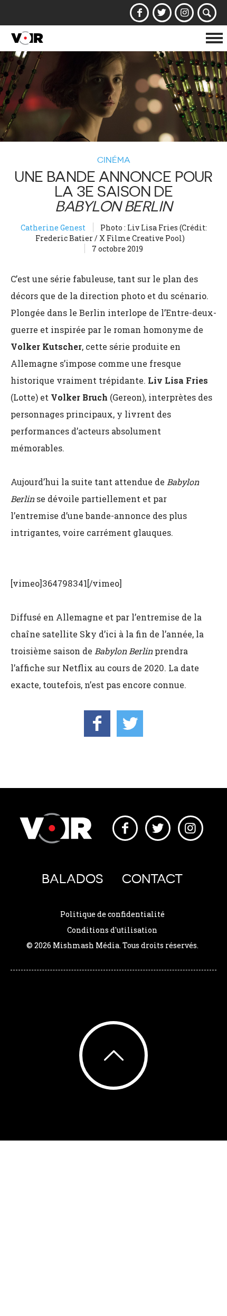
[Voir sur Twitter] (161, 12)
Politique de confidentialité (112, 914)
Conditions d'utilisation (112, 930)
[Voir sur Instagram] (184, 12)
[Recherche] (207, 12)
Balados (72, 878)
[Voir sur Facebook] (139, 12)
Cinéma (113, 159)
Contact (152, 878)
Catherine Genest (53, 228)
